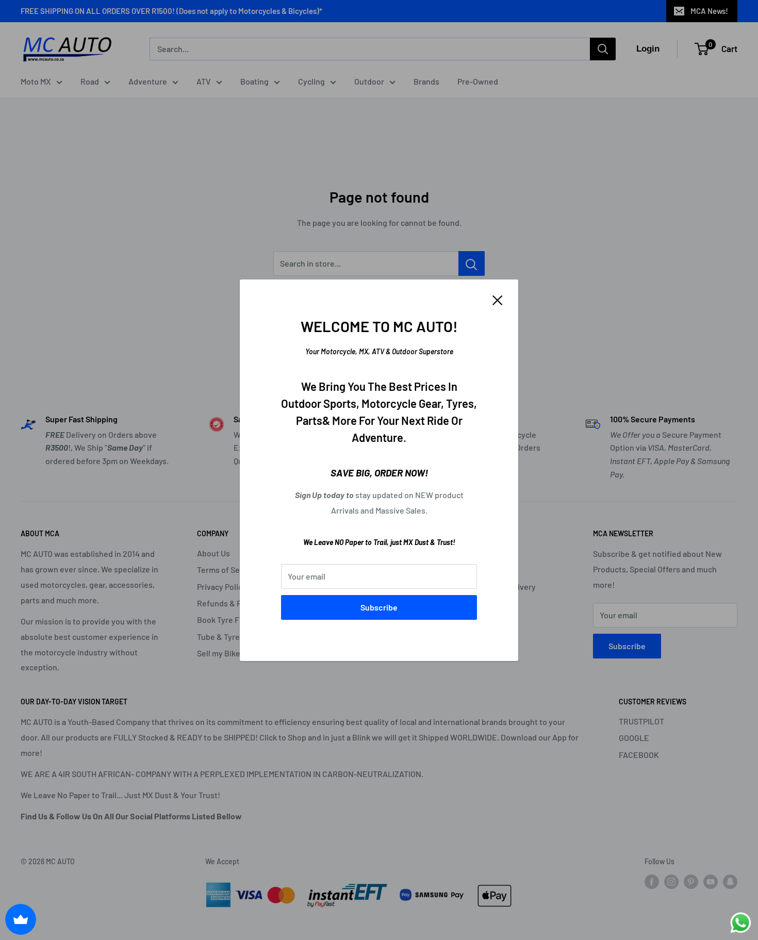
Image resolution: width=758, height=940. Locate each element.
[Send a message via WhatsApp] (741, 923)
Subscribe (379, 607)
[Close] (497, 299)
